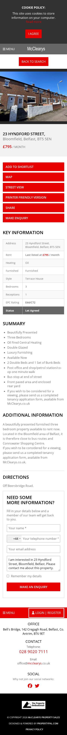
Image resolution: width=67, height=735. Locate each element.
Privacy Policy (34, 729)
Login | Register (48, 613)
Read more (33, 22)
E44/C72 (30, 302)
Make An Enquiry (33, 587)
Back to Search (34, 62)
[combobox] (14, 538)
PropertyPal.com (47, 723)
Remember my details (26, 576)
